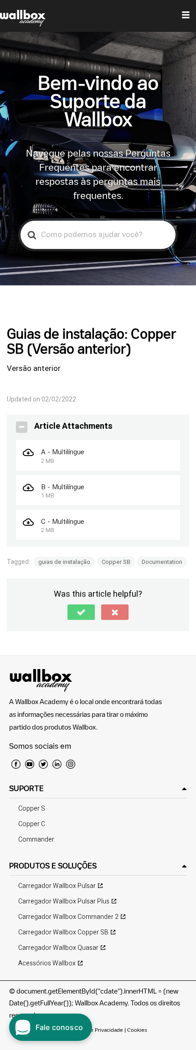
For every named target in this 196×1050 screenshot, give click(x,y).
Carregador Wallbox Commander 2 (68, 917)
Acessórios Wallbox (47, 963)
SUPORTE (26, 788)
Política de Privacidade (95, 1029)
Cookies (137, 1029)
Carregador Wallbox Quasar (58, 948)
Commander (36, 839)
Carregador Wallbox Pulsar (57, 886)
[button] (81, 612)
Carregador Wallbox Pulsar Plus (63, 901)
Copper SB (116, 562)
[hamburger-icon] (185, 15)
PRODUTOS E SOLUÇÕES (53, 865)
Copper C (31, 824)
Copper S (31, 808)
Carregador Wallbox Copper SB (63, 932)
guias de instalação (64, 562)
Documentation (162, 562)
